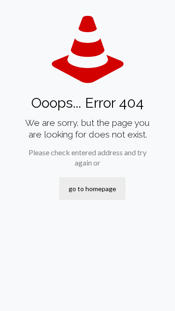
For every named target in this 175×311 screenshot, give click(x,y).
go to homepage (92, 189)
